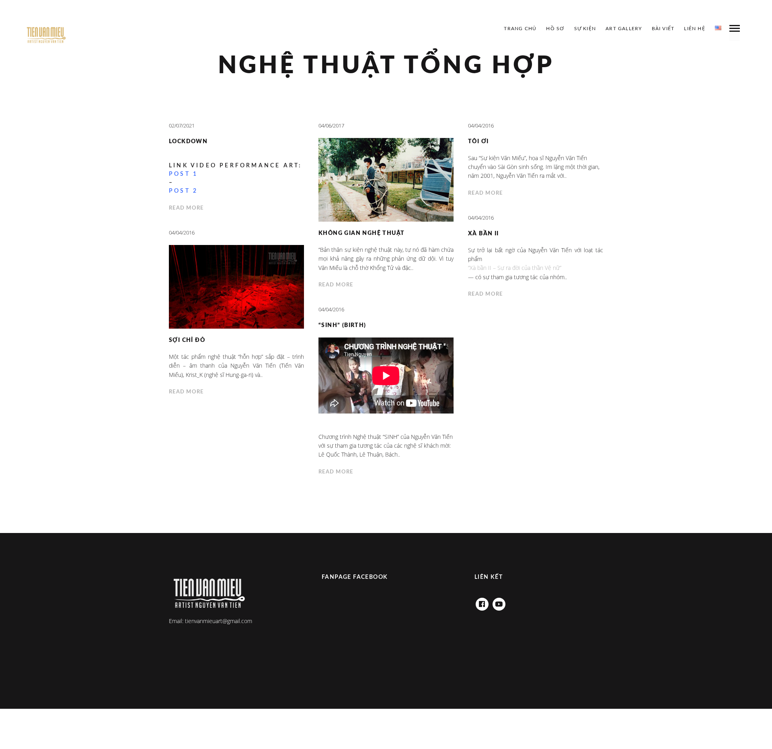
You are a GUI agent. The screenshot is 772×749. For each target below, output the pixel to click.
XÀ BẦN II (483, 234)
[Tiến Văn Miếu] (46, 35)
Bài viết (663, 28)
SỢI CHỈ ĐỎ (187, 340)
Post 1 (183, 174)
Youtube (499, 602)
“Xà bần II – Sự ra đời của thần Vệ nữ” (514, 268)
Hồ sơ (555, 28)
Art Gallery (624, 28)
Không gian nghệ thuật (361, 233)
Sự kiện (585, 28)
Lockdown (188, 141)
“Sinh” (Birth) (342, 325)
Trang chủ (520, 28)
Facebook (482, 602)
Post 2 (183, 191)
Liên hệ (694, 28)
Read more (186, 208)
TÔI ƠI (478, 141)
